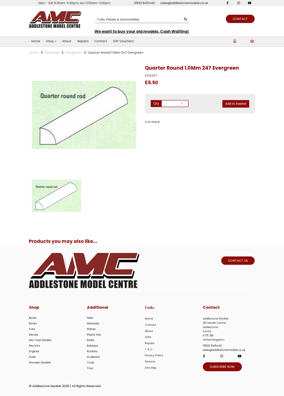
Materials (52, 52)
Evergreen (73, 52)
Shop (50, 41)
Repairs (83, 41)
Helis (90, 318)
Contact (100, 41)
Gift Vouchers (123, 41)
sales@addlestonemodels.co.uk (184, 3)
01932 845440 (144, 3)
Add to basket (236, 103)
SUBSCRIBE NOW (222, 366)
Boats (33, 318)
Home (35, 41)
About (66, 41)
